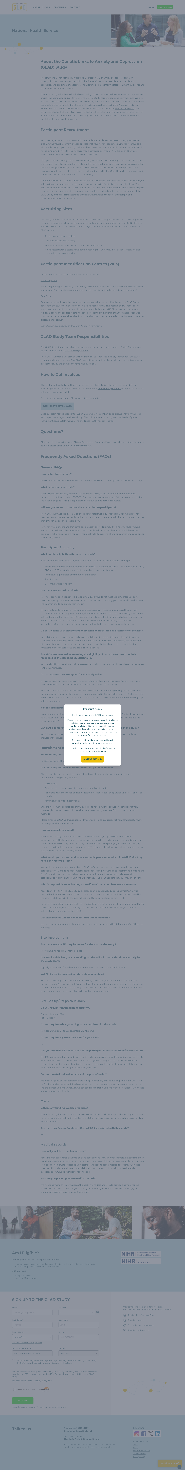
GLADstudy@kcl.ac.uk (96, 751)
